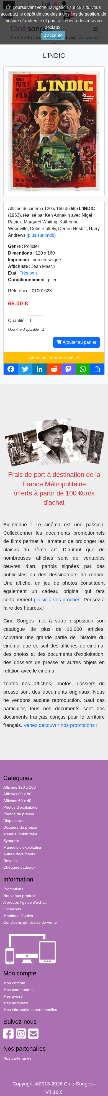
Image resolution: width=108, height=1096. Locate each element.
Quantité (16, 320)
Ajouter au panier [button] (78, 342)
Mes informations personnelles (30, 1009)
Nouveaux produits (19, 895)
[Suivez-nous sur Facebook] (8, 1036)
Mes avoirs (12, 996)
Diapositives (13, 820)
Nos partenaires (17, 1058)
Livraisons (12, 909)
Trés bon (28, 273)
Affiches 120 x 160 (19, 787)
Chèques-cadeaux (19, 867)
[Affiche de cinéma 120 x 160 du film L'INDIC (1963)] (54, 131)
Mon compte (14, 983)
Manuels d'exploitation (22, 847)
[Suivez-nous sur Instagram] (21, 1036)
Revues (10, 860)
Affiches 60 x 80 (17, 794)
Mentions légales (18, 915)
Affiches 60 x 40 (17, 800)
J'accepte (53, 35)
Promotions (13, 889)
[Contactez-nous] (33, 1036)
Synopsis (11, 840)
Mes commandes (18, 989)
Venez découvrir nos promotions (59, 725)
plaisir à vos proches (57, 599)
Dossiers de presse (20, 827)
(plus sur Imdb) (41, 235)
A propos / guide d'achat (24, 902)
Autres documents (19, 854)
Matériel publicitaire (20, 834)
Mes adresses (15, 1003)
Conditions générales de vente (30, 922)
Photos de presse (18, 814)
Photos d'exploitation (21, 807)
